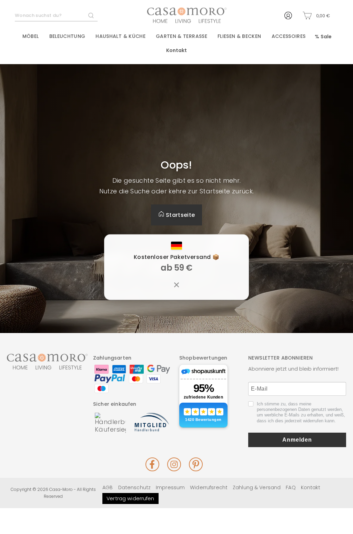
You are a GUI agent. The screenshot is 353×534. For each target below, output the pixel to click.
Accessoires (289, 36)
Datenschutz (134, 487)
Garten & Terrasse (181, 36)
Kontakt (176, 50)
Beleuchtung (67, 36)
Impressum (170, 487)
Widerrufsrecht (209, 487)
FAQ (290, 487)
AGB (107, 487)
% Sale (323, 36)
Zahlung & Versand (257, 487)
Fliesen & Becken (239, 36)
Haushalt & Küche (120, 36)
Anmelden (297, 440)
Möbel (30, 36)
